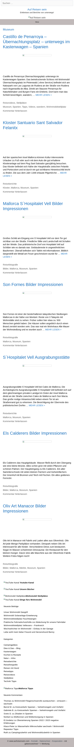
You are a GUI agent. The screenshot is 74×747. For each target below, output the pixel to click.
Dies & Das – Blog (12, 648)
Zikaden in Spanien (24, 713)
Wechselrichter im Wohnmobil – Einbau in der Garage (28, 629)
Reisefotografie (10, 264)
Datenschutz (45, 741)
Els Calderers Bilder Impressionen (35, 433)
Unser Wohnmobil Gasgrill (16, 612)
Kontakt (34, 741)
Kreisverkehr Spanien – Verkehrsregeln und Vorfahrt (39, 707)
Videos (32, 107)
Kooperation (57, 741)
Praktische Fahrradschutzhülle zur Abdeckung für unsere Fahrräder (35, 622)
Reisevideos (9, 103)
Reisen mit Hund (11, 668)
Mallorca (15, 187)
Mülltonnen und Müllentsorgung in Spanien (33, 717)
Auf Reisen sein (37, 9)
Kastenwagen (10, 651)
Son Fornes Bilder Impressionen (33, 284)
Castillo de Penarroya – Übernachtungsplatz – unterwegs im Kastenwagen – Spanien (36, 41)
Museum (7, 107)
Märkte (22, 568)
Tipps (24, 107)
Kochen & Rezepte (12, 655)
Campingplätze (11, 645)
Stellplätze (21, 103)
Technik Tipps (10, 681)
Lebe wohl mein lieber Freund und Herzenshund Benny (29, 632)
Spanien (17, 107)
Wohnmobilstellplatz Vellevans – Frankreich (24, 625)
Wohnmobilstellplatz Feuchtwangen (20, 619)
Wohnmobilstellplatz (56, 107)
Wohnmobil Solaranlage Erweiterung (20, 615)
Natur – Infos (10, 658)
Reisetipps (8, 671)
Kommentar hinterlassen (15, 111)
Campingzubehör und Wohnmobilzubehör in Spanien (35, 732)
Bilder (5, 268)
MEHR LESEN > (44, 95)
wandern (41, 107)
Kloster (6, 187)
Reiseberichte (10, 184)
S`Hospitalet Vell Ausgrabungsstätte (36, 357)
